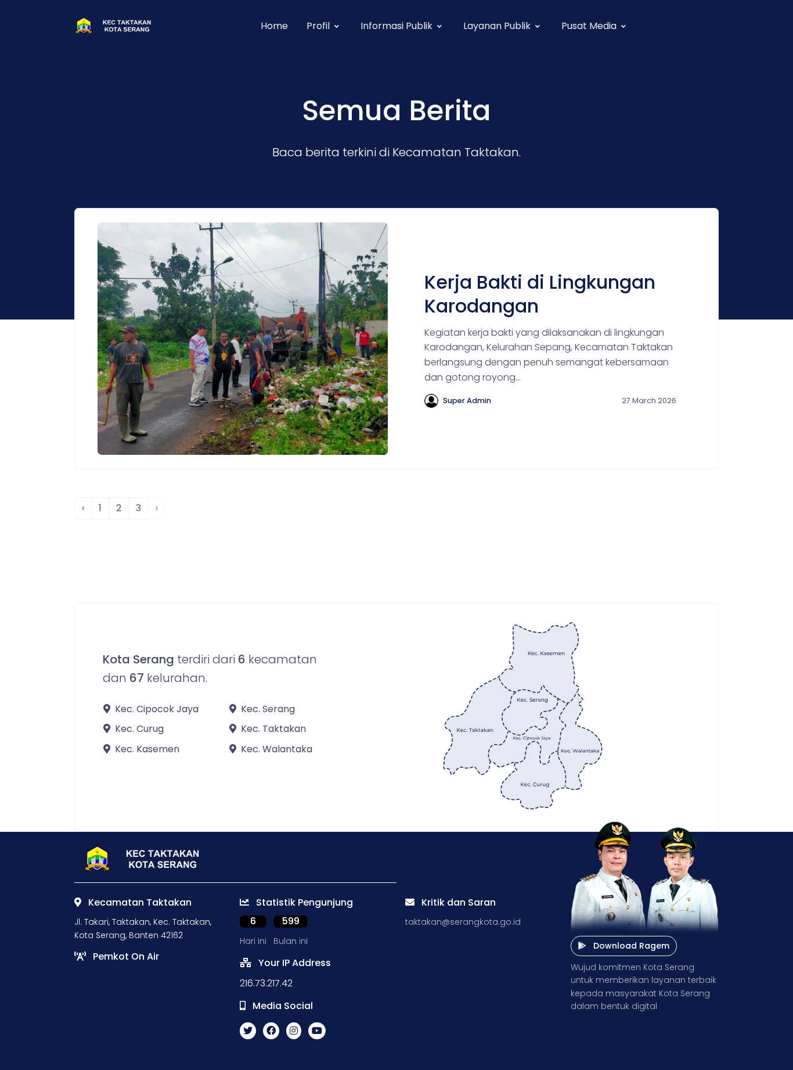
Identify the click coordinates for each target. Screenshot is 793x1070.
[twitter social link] (248, 1031)
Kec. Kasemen (147, 749)
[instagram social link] (293, 1031)
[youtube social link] (317, 1031)
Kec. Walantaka (276, 749)
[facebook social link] (271, 1031)
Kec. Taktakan (273, 728)
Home (274, 26)
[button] (324, 26)
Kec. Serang (268, 709)
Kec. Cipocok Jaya (157, 709)
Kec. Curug (139, 728)
